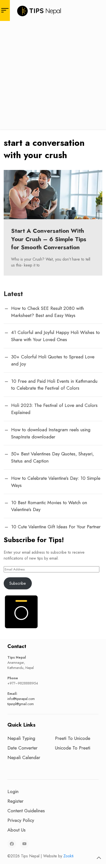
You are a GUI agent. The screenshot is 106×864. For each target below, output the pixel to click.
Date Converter (22, 747)
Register (15, 801)
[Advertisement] (53, 76)
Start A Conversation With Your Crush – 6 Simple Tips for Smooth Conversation (48, 238)
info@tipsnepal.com (21, 698)
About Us (16, 829)
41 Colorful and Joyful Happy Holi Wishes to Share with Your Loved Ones (55, 336)
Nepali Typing (21, 738)
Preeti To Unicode (72, 738)
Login (12, 791)
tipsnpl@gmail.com (20, 703)
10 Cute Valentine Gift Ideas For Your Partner (56, 526)
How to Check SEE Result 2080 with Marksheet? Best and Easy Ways (47, 312)
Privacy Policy (20, 820)
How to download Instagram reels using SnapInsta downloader (50, 433)
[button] (98, 857)
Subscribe (17, 583)
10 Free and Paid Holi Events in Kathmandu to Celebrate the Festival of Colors (54, 385)
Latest (13, 294)
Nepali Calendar (23, 757)
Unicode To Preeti (72, 747)
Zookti (68, 856)
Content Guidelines (26, 810)
